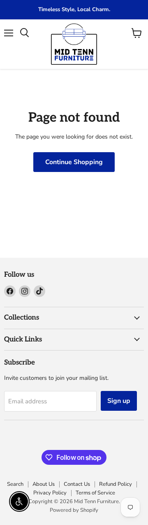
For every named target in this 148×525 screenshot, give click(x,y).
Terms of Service (95, 493)
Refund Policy (115, 484)
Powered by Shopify (74, 510)
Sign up (118, 400)
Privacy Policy (50, 493)
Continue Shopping (74, 162)
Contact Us (77, 484)
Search (15, 484)
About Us (43, 484)
